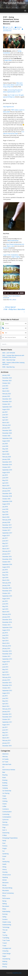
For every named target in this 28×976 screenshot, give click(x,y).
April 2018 (5, 514)
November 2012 (7, 685)
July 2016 (5, 570)
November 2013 (7, 654)
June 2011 (5, 730)
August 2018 (6, 504)
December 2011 (7, 714)
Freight (4, 848)
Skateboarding (6, 924)
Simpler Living (6, 922)
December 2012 (7, 682)
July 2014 (5, 633)
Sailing (4, 917)
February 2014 (6, 646)
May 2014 (5, 638)
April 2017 (5, 546)
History (4, 869)
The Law (4, 930)
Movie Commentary (8, 893)
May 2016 (5, 575)
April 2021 (5, 420)
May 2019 (5, 480)
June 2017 (5, 541)
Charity (4, 798)
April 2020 (5, 451)
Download (6, 298)
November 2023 (7, 378)
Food (3, 843)
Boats (4, 777)
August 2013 (6, 661)
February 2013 (6, 677)
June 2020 (5, 446)
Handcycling (5, 861)
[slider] (22, 293)
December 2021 (7, 399)
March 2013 (5, 675)
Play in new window (14, 296)
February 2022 (6, 394)
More (14, 299)
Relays (4, 909)
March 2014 (5, 643)
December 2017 (7, 525)
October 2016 (6, 562)
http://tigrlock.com (8, 106)
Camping (5, 788)
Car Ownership (6, 790)
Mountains (5, 890)
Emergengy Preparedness (10, 838)
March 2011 (5, 738)
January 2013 (6, 680)
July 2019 (5, 475)
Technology (5, 927)
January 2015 (6, 617)
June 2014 (5, 635)
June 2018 (5, 509)
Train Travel (6, 940)
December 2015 (7, 588)
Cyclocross (5, 819)
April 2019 (5, 483)
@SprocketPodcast (13, 240)
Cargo (4, 796)
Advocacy (5, 756)
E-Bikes (4, 835)
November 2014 (7, 622)
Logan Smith (6, 255)
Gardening (5, 854)
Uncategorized (6, 948)
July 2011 (5, 727)
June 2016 (5, 572)
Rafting (4, 903)
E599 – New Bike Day (8, 367)
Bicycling (5, 29)
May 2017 (5, 543)
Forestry (4, 846)
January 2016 (6, 585)
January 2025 (6, 375)
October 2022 (6, 383)
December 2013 (7, 651)
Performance (6, 898)
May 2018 (5, 512)
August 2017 (6, 535)
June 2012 (5, 698)
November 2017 (7, 527)
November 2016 (7, 559)
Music (4, 896)
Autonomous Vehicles (8, 769)
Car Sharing (5, 793)
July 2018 (5, 506)
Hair (3, 859)
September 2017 (7, 533)
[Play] (5, 293)
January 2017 (6, 554)
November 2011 (7, 717)
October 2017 (6, 530)
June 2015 (5, 604)
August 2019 (6, 472)
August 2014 (6, 630)
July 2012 (5, 696)
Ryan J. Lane (10, 246)
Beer (3, 772)
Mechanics (5, 882)
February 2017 (6, 551)
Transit (4, 943)
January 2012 (6, 711)
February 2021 (6, 425)
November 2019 (7, 464)
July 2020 (5, 443)
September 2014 (7, 627)
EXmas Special (9, 307)
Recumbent (5, 906)
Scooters (5, 919)
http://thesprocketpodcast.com (15, 244)
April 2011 (5, 735)
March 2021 (5, 422)
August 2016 (6, 567)
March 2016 (5, 580)
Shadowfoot (14, 255)
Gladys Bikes (8, 60)
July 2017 (5, 538)
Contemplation (6, 817)
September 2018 (7, 501)
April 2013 (5, 672)
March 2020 (5, 454)
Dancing (4, 822)
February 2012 (6, 709)
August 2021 (6, 409)
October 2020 (6, 436)
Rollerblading (6, 911)
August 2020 (6, 441)
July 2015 (5, 601)
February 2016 (6, 583)
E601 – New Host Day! (8, 360)
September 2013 (7, 659)
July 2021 (5, 412)
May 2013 (5, 669)
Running (4, 914)
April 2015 (5, 609)
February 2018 (6, 520)
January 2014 (6, 648)
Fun (3, 851)
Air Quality (5, 759)
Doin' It (4, 830)
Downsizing (5, 833)
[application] (14, 293)
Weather (4, 964)
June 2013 (5, 667)
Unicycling (5, 951)
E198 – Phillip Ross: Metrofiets (14, 310)
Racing (4, 901)
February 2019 (6, 488)
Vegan (4, 956)
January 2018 (6, 522)
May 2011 (5, 732)
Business (5, 785)
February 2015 (6, 614)
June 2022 (5, 386)
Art (3, 767)
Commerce (5, 809)
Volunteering (6, 959)
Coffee (4, 806)
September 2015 (7, 596)
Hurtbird (5, 248)
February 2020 (6, 457)
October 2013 (6, 656)
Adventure (18, 27)
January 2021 (6, 428)
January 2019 (6, 491)
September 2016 (7, 564)
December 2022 (7, 380)
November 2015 (7, 591)
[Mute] (18, 293)
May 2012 (5, 701)
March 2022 (5, 391)
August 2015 (6, 598)
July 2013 (5, 664)
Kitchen (10, 29)
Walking (4, 961)
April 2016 (5, 577)
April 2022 (5, 388)
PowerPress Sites (17, 973)
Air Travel (5, 762)
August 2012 (6, 693)
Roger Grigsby (15, 257)
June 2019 (5, 478)
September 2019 (7, 470)
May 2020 (5, 449)
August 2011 (6, 725)
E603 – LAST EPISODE (8, 353)
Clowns (4, 804)
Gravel (4, 856)
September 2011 (7, 722)
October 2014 (6, 625)
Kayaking (5, 877)
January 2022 (6, 396)
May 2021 (5, 417)
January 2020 (6, 459)
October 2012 (6, 688)
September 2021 (7, 407)
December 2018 (7, 493)
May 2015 (5, 606)
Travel (18, 29)
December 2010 (7, 746)
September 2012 (7, 690)
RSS (10, 299)
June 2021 (5, 415)
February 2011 (6, 740)
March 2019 (5, 485)
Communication (7, 812)
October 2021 (6, 404)
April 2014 (5, 640)
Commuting (5, 814)
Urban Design (6, 953)
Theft (4, 932)
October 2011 (6, 719)
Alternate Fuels (6, 764)
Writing (4, 967)
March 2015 (5, 612)
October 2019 (6, 467)
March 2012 (5, 706)
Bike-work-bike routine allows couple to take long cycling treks (13, 85)
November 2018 (7, 496)
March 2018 (5, 517)
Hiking (4, 867)
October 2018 (6, 499)
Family (4, 840)
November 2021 (7, 401)
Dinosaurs (5, 825)
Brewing (4, 780)
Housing (4, 872)
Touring (14, 29)
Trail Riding (5, 938)
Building (4, 783)
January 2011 (6, 743)
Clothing (4, 801)
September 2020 (7, 438)
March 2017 (5, 549)
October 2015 (6, 593)
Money (4, 885)
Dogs (4, 827)
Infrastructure (6, 875)
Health (4, 864)
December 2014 (7, 619)
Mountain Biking (7, 888)
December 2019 (7, 462)
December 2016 (7, 556)
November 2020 (7, 433)
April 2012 (5, 703)
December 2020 (7, 430)
